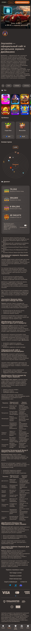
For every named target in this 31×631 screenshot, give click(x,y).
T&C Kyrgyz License (16, 572)
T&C (9, 229)
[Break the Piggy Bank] (5, 110)
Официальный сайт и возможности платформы (16, 243)
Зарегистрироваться (22, 2)
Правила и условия (15, 575)
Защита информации (10, 581)
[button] (15, 85)
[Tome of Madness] (15, 99)
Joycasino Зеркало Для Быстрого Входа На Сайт (16, 239)
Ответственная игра (15, 578)
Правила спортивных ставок (14, 569)
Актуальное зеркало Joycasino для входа (14, 237)
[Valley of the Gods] (15, 110)
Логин (11, 2)
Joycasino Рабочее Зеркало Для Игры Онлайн (15, 252)
